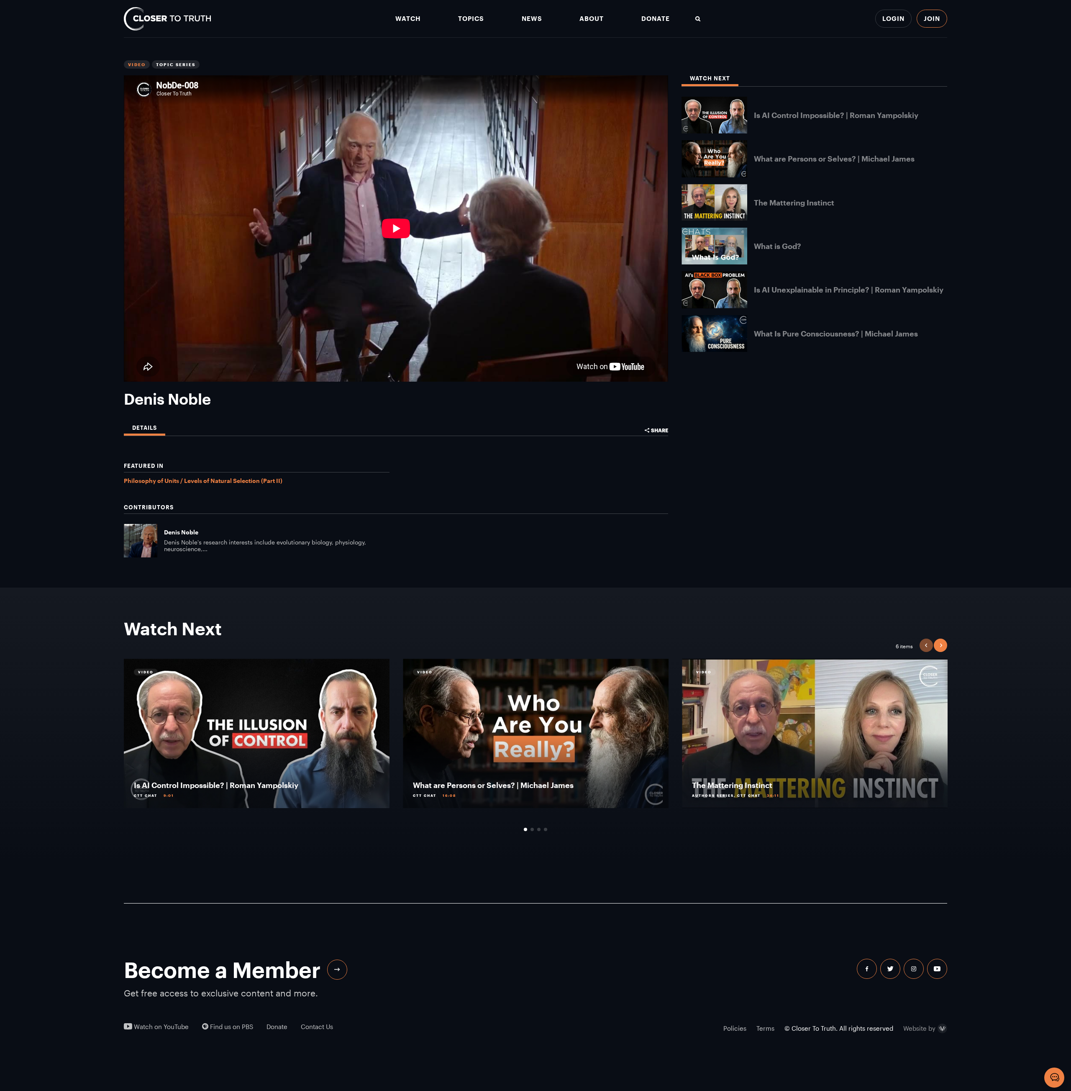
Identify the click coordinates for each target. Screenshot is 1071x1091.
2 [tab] (532, 829)
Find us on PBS (230, 1026)
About (591, 18)
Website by (919, 1028)
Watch (407, 18)
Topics (471, 18)
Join (932, 18)
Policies (734, 1028)
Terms (765, 1028)
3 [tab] (539, 829)
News (532, 18)
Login (893, 18)
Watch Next (710, 78)
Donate (655, 18)
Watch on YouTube (160, 1026)
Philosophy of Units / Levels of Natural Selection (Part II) (203, 480)
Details (144, 428)
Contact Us (317, 1026)
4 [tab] (545, 829)
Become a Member (222, 970)
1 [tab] (525, 829)
